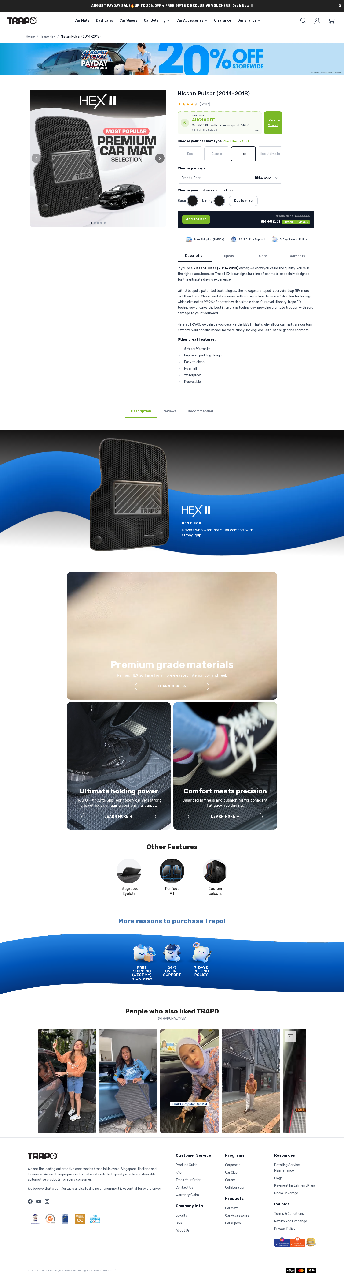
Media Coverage (286, 1193)
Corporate (233, 1165)
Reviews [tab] (169, 411)
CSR (179, 1223)
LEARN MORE (172, 686)
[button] (220, 122)
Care (263, 256)
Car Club (231, 1172)
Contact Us (184, 1187)
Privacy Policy (285, 1229)
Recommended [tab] (200, 411)
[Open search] (303, 20)
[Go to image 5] (105, 223)
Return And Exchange (290, 1221)
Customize (243, 201)
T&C (256, 129)
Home (30, 36)
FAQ (179, 1172)
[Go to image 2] (95, 223)
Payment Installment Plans (295, 1186)
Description (195, 256)
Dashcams (104, 21)
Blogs (278, 1178)
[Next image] (160, 158)
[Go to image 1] (91, 223)
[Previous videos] (42, 1082)
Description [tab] (141, 411)
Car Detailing (155, 21)
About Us (183, 1231)
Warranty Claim (187, 1195)
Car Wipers (128, 21)
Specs (229, 256)
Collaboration (235, 1187)
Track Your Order (188, 1180)
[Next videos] (301, 1082)
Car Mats (81, 21)
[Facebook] (30, 1201)
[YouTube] (38, 1201)
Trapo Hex (47, 36)
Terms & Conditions (289, 1214)
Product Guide (187, 1165)
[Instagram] (47, 1201)
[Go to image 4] (101, 223)
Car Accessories (189, 21)
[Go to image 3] (98, 223)
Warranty (297, 256)
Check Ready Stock (236, 141)
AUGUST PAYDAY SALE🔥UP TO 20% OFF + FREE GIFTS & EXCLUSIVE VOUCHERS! (172, 6)
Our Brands (247, 21)
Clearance (222, 21)
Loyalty (181, 1216)
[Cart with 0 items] (331, 20)
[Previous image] (36, 158)
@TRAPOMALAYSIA (172, 1018)
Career (230, 1180)
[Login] (317, 20)
